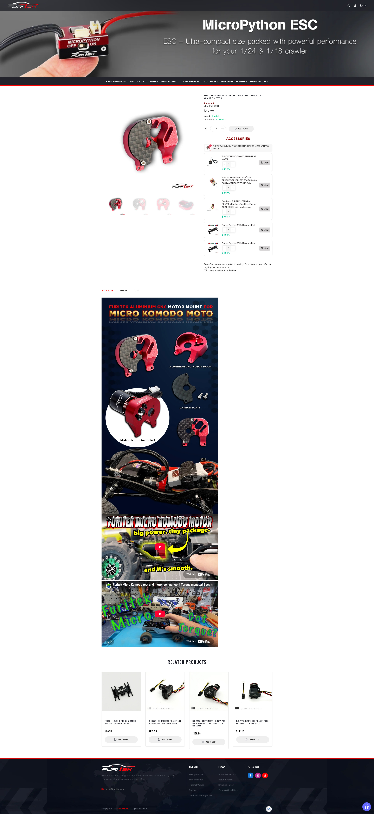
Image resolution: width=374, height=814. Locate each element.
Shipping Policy (226, 785)
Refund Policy (225, 779)
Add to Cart (243, 128)
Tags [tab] (136, 290)
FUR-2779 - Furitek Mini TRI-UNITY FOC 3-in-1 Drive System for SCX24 (252, 722)
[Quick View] (105, 681)
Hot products (196, 779)
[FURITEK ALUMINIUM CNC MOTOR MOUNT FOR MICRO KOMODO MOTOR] (115, 205)
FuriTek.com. (123, 809)
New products (196, 774)
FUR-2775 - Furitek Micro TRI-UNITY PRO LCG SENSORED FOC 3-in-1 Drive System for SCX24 (208, 723)
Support (193, 790)
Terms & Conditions (228, 790)
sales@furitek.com (115, 789)
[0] (362, 5)
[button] (209, 103)
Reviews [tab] (123, 290)
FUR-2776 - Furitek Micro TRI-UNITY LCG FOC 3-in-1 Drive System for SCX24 (165, 722)
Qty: (205, 129)
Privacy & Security (227, 774)
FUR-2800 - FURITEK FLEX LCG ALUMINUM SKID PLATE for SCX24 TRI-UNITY (120, 722)
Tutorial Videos (196, 785)
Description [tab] (107, 290)
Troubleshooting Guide (200, 795)
